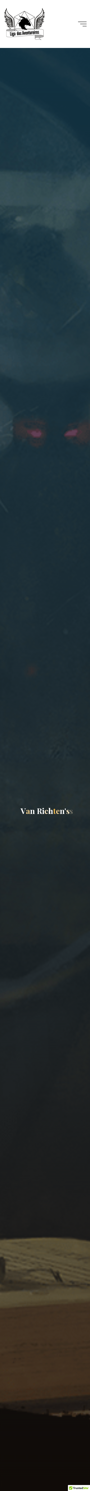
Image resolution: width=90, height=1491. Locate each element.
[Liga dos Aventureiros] (24, 24)
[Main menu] (82, 24)
